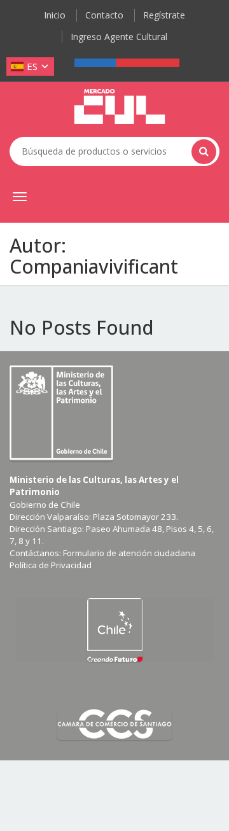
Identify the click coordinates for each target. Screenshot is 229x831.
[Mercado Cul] (119, 107)
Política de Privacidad (51, 565)
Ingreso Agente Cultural (119, 37)
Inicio (55, 15)
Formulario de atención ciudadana (129, 553)
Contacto (104, 15)
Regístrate (164, 15)
